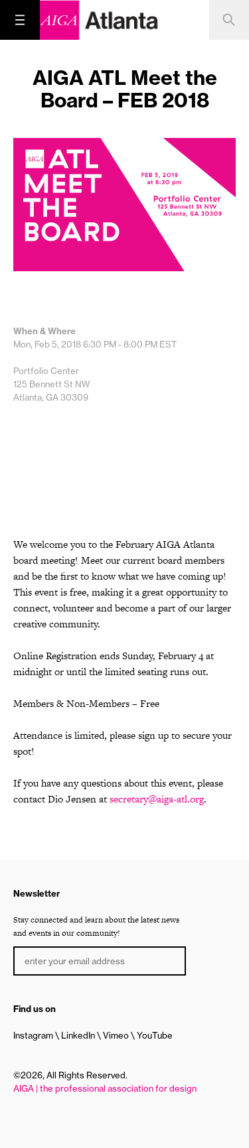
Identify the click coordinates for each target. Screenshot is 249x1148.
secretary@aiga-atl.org (157, 799)
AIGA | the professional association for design (105, 1088)
